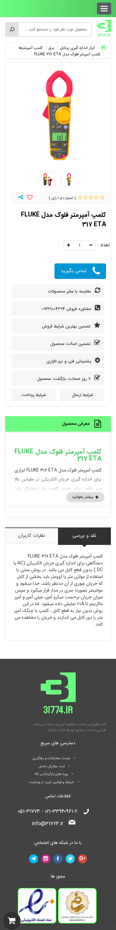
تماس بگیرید (74, 271)
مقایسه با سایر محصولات (70, 291)
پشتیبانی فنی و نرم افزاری (69, 361)
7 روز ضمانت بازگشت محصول (64, 378)
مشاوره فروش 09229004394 (67, 308)
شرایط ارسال (82, 395)
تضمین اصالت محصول (71, 343)
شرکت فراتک (56, 730)
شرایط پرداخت (33, 395)
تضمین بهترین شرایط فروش (67, 326)
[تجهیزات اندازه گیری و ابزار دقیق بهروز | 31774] (104, 27)
